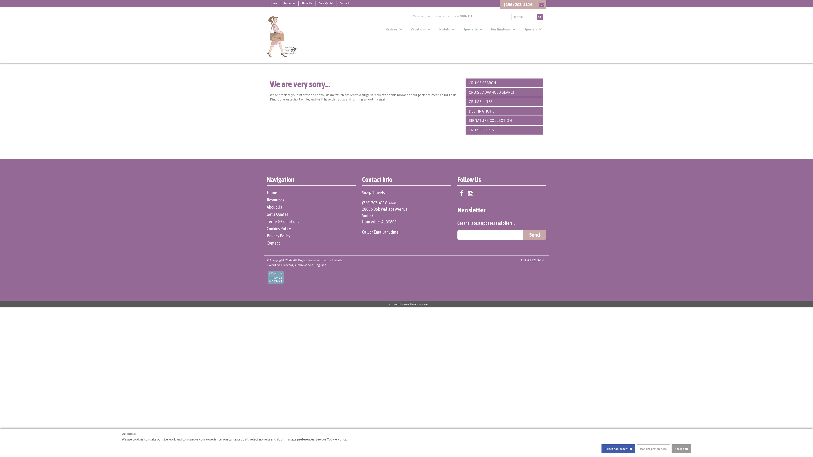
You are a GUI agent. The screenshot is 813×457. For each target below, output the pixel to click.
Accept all (681, 449)
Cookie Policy (336, 439)
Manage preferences (653, 449)
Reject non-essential (618, 449)
